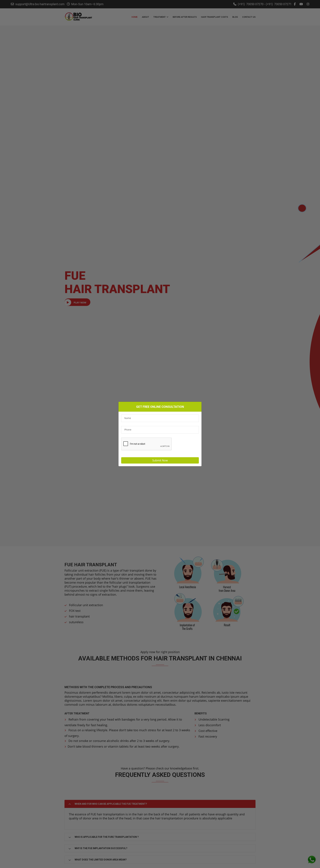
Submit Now (160, 460)
